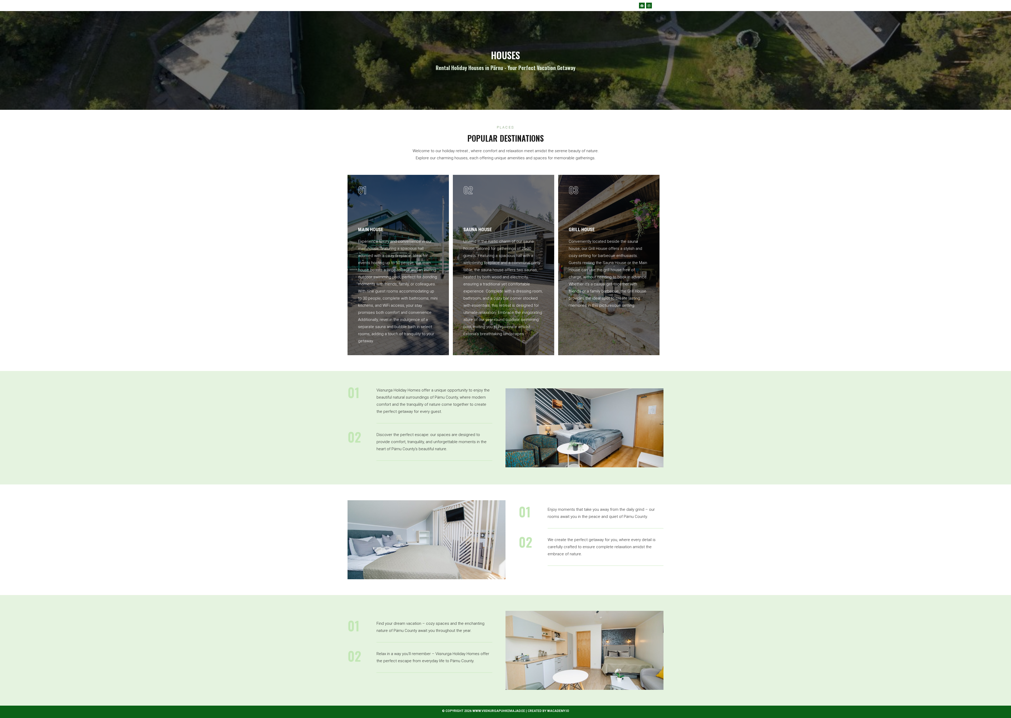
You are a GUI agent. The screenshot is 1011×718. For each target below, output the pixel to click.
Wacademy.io (558, 711)
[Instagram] (649, 5)
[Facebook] (642, 5)
